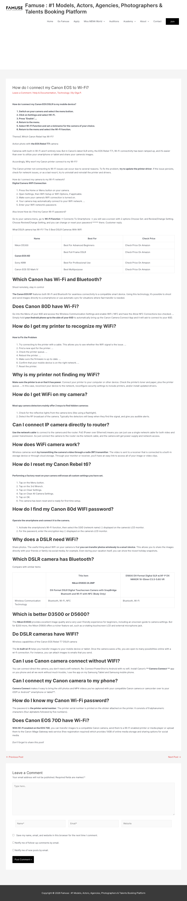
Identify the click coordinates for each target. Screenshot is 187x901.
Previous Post (14, 757)
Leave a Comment (21, 92)
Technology (63, 92)
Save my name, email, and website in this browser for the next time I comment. (57, 835)
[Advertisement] (93, 47)
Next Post (174, 757)
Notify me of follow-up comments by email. (37, 842)
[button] (103, 21)
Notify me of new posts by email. (32, 850)
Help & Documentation (44, 92)
